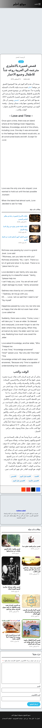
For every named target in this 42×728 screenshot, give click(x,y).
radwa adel (26, 79)
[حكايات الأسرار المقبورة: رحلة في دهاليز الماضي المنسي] (34, 218)
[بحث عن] (32, 5)
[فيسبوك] (38, 489)
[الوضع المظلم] (28, 5)
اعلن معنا (31, 718)
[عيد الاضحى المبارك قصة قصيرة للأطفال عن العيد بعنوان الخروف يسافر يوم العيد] (11, 598)
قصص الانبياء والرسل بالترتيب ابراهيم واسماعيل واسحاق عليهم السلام (31, 612)
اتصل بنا (37, 718)
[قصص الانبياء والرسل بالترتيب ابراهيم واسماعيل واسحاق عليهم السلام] (31, 601)
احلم (30, 87)
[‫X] (33, 489)
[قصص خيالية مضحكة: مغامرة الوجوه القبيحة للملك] (11, 570)
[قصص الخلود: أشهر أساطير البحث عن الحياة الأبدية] (34, 239)
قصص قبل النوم (18, 481)
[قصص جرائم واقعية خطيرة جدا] (31, 539)
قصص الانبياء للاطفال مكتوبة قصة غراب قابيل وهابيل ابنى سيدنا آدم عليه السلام (32, 642)
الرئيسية (22, 57)
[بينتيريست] (28, 489)
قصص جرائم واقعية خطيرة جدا (31, 546)
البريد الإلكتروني (36, 695)
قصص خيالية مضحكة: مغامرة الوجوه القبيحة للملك (11, 588)
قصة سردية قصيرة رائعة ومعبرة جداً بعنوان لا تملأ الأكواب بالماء (13, 637)
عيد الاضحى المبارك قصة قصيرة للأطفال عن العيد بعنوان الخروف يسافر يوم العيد (11, 607)
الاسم (38, 686)
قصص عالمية (33, 481)
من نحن (26, 718)
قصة (36, 476)
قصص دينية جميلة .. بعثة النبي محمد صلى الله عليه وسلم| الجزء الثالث (31, 569)
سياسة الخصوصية (18, 718)
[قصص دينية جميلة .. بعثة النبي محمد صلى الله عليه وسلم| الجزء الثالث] (31, 561)
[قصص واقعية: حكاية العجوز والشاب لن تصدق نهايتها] (11, 540)
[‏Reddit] (23, 489)
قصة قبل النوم (25, 476)
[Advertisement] (21, 31)
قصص (17, 57)
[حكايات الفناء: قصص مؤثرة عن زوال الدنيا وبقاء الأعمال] (34, 228)
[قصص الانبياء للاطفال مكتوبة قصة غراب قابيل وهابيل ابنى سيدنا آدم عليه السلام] (31, 628)
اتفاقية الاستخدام (7, 718)
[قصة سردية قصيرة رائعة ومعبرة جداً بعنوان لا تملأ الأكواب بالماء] (11, 626)
